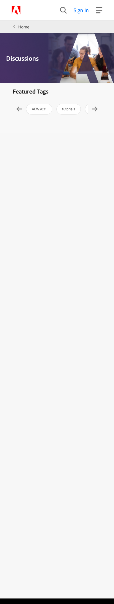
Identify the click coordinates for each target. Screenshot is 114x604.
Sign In (81, 10)
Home (23, 27)
